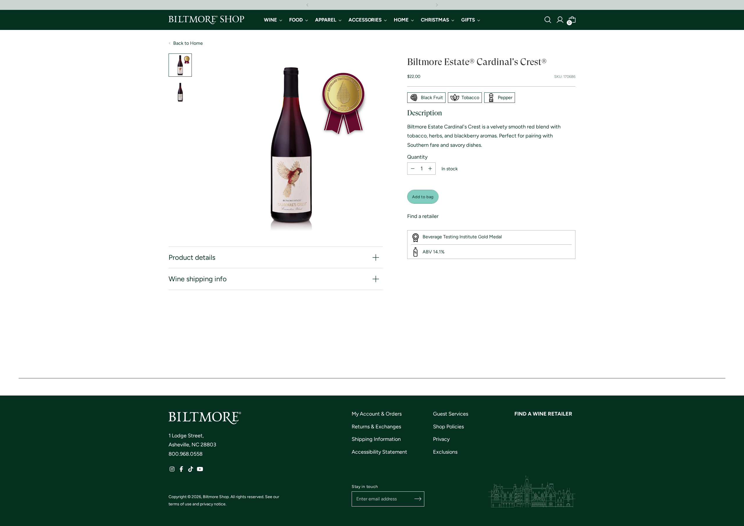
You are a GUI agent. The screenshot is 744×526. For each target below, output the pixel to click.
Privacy (441, 439)
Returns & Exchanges (376, 426)
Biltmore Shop (216, 496)
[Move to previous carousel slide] (557, 341)
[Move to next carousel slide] (570, 341)
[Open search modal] (548, 20)
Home (196, 43)
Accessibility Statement (379, 452)
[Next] (436, 5)
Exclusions (445, 452)
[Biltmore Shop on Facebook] (181, 471)
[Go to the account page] (560, 20)
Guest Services (450, 414)
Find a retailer (423, 216)
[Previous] (307, 5)
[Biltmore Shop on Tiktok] (190, 471)
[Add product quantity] (430, 168)
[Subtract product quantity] (412, 168)
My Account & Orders (377, 414)
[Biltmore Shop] (206, 20)
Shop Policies (448, 426)
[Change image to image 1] (180, 65)
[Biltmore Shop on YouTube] (199, 471)
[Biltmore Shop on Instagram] (172, 471)
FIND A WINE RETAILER (543, 414)
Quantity (417, 157)
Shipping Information (376, 439)
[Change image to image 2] (180, 91)
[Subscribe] (417, 499)
